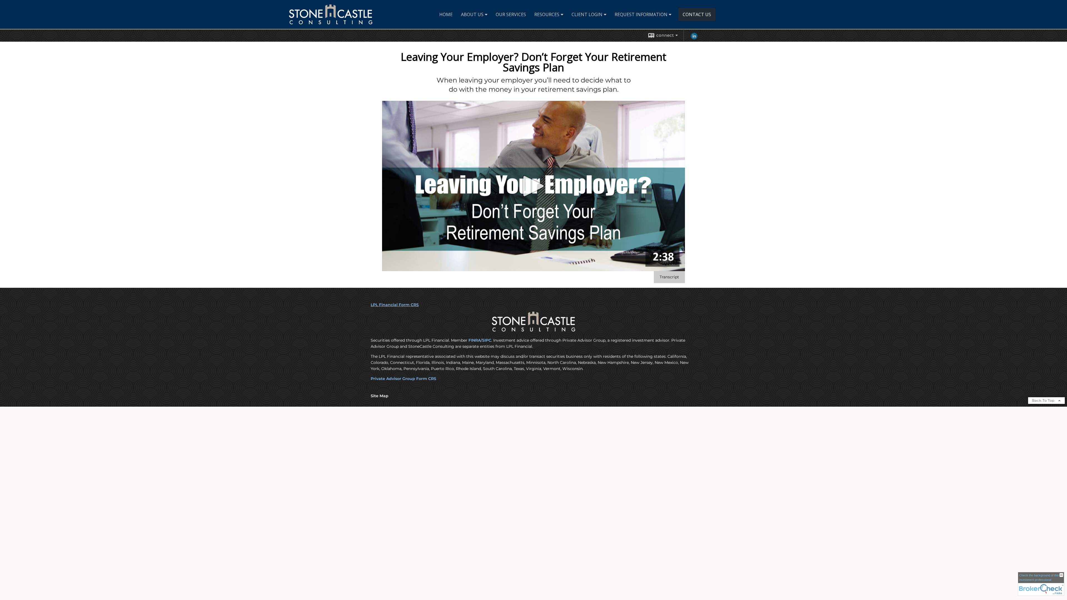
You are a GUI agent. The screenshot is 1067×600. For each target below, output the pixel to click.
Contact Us (697, 14)
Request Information (641, 14)
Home (446, 14)
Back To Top (1044, 400)
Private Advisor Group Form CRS (403, 378)
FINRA (474, 340)
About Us (472, 14)
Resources (546, 14)
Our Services (511, 14)
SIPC (486, 340)
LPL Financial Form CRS (395, 304)
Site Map (379, 395)
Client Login (587, 14)
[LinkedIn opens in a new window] (694, 38)
